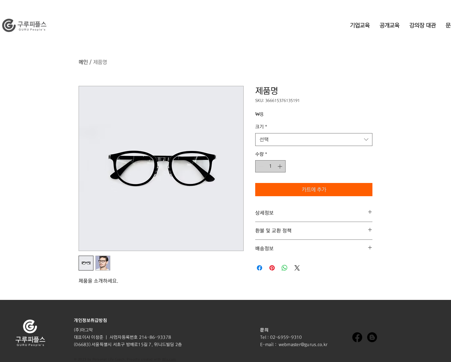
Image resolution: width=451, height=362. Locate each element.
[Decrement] (260, 166)
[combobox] (313, 139)
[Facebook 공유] (259, 268)
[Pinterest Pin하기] (272, 268)
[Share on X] (297, 268)
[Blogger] (372, 337)
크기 (261, 126)
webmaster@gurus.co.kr (303, 344)
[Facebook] (357, 337)
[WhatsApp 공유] (285, 268)
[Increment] (280, 166)
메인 (83, 62)
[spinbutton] (270, 166)
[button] (90, 320)
